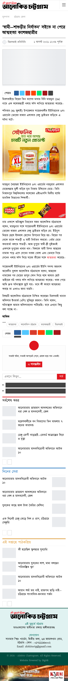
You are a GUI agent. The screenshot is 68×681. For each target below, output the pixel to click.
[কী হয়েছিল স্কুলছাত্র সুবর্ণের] (9, 553)
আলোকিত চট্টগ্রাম (28, 324)
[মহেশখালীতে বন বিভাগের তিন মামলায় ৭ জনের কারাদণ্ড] (9, 425)
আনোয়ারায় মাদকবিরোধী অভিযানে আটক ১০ (40, 451)
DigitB (45, 660)
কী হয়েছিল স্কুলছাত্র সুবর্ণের (32, 550)
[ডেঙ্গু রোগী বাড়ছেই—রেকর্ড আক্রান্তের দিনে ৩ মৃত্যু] (9, 438)
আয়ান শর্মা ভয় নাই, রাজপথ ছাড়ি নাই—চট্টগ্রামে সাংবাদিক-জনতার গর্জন (40, 592)
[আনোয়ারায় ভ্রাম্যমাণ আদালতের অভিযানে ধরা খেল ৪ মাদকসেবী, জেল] (9, 411)
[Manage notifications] (60, 674)
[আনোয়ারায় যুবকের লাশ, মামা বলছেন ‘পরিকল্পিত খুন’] (9, 566)
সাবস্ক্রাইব (35, 364)
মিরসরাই (59, 324)
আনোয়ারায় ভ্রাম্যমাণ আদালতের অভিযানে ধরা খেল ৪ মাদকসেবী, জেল (40, 410)
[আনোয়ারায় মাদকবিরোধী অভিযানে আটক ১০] (9, 452)
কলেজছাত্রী (45, 324)
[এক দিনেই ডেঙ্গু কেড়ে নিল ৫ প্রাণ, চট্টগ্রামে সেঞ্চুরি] (59, 522)
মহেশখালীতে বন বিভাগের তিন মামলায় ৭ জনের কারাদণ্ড (40, 423)
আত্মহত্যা (51, 258)
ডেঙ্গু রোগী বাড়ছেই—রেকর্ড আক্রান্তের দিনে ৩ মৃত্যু (41, 437)
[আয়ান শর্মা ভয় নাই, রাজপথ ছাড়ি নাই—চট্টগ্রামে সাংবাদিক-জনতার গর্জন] (9, 594)
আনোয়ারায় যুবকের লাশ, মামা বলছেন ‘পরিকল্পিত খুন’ (38, 565)
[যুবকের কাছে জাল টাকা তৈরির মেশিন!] (59, 509)
